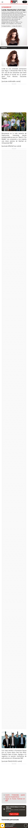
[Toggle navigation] (2, 2)
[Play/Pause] (25, 825)
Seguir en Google (14, 814)
